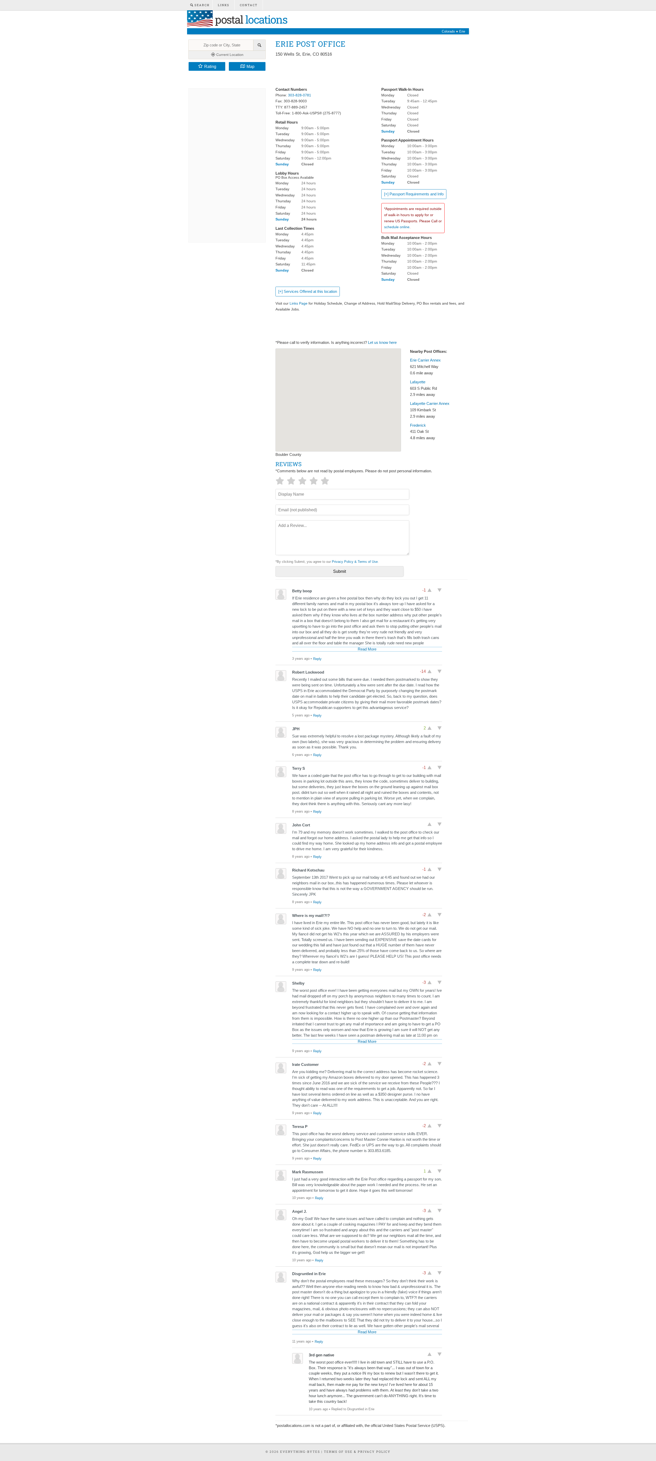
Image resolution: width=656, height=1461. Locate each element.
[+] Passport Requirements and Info (414, 194)
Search (201, 5)
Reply (317, 659)
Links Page (299, 303)
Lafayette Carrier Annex (429, 404)
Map (250, 66)
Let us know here (382, 343)
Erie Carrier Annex (425, 360)
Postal (250, 19)
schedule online (396, 227)
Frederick (418, 425)
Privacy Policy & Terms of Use (355, 562)
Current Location (229, 55)
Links (223, 5)
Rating (210, 66)
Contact (249, 5)
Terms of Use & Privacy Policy (357, 1451)
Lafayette (417, 382)
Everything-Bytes (300, 1451)
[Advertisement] (368, 72)
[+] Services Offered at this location (307, 291)
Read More (367, 649)
